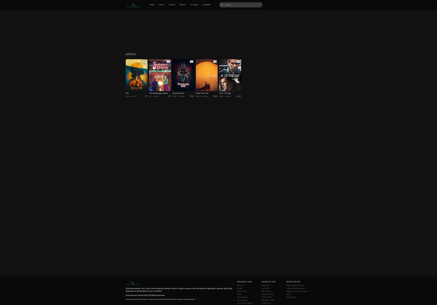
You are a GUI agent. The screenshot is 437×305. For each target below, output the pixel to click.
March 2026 (266, 291)
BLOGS (239, 288)
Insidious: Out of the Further (297, 291)
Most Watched (242, 297)
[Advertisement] (218, 31)
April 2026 (265, 288)
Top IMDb (206, 5)
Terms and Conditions (245, 303)
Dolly (288, 294)
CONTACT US (242, 291)
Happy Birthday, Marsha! (296, 285)
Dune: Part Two (202, 93)
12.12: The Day (225, 93)
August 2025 (266, 303)
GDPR (239, 294)
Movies (182, 5)
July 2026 (265, 285)
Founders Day (178, 93)
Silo (127, 93)
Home (152, 5)
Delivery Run (291, 297)
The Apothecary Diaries (158, 93)
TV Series (194, 5)
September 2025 (268, 300)
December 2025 (267, 294)
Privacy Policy (242, 300)
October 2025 (267, 297)
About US (240, 285)
